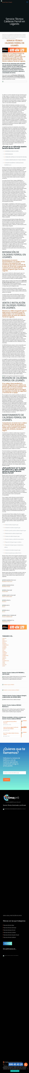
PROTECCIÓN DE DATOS (16, 915)
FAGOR (4, 649)
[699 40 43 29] (26, 1064)
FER (3, 650)
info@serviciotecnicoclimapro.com (13, 1062)
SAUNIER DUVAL (6, 660)
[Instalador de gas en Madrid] (8, 684)
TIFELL (4, 663)
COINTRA (4, 646)
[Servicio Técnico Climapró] (6, 2)
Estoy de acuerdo (15, 1070)
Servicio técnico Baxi (9, 925)
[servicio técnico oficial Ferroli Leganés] (14, 87)
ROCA (4, 659)
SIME (4, 662)
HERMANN (5, 653)
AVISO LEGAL (6, 915)
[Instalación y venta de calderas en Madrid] (10, 690)
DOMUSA (4, 647)
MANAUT (4, 658)
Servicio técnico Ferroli (9, 930)
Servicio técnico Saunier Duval (11, 935)
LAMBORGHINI (5, 655)
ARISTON (4, 638)
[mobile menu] (27, 2)
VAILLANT (4, 664)
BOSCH (4, 642)
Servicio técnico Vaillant (10, 937)
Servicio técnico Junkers (10, 932)
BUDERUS (5, 643)
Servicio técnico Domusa (10, 928)
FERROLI (4, 651)
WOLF (4, 666)
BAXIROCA (5, 641)
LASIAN (4, 656)
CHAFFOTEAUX (5, 645)
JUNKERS (4, 654)
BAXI (4, 639)
